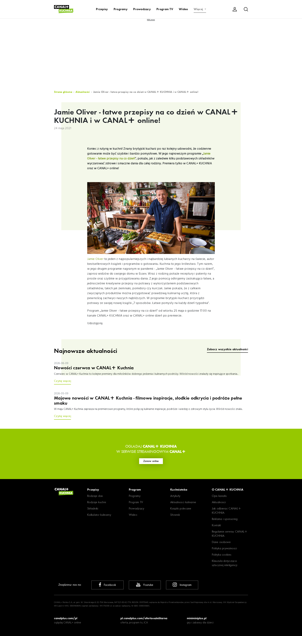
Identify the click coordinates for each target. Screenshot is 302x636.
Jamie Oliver (95, 259)
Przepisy (102, 9)
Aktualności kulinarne (183, 502)
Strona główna (63, 92)
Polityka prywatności (224, 548)
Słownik (175, 515)
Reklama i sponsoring (225, 519)
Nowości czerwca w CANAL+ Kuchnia (94, 368)
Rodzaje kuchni (96, 502)
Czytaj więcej (62, 381)
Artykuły (175, 496)
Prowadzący (142, 9)
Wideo (183, 9)
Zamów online (151, 461)
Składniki (92, 508)
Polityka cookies (221, 554)
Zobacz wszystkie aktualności (227, 349)
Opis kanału (219, 496)
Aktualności (83, 92)
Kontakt (216, 525)
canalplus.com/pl (65, 618)
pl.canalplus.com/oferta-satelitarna (143, 618)
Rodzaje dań (95, 496)
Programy (121, 9)
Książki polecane (180, 508)
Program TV (164, 9)
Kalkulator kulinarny (99, 515)
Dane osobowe (221, 542)
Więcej (199, 9)
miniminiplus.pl (196, 618)
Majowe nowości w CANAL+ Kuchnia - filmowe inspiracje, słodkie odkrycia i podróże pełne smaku (148, 401)
